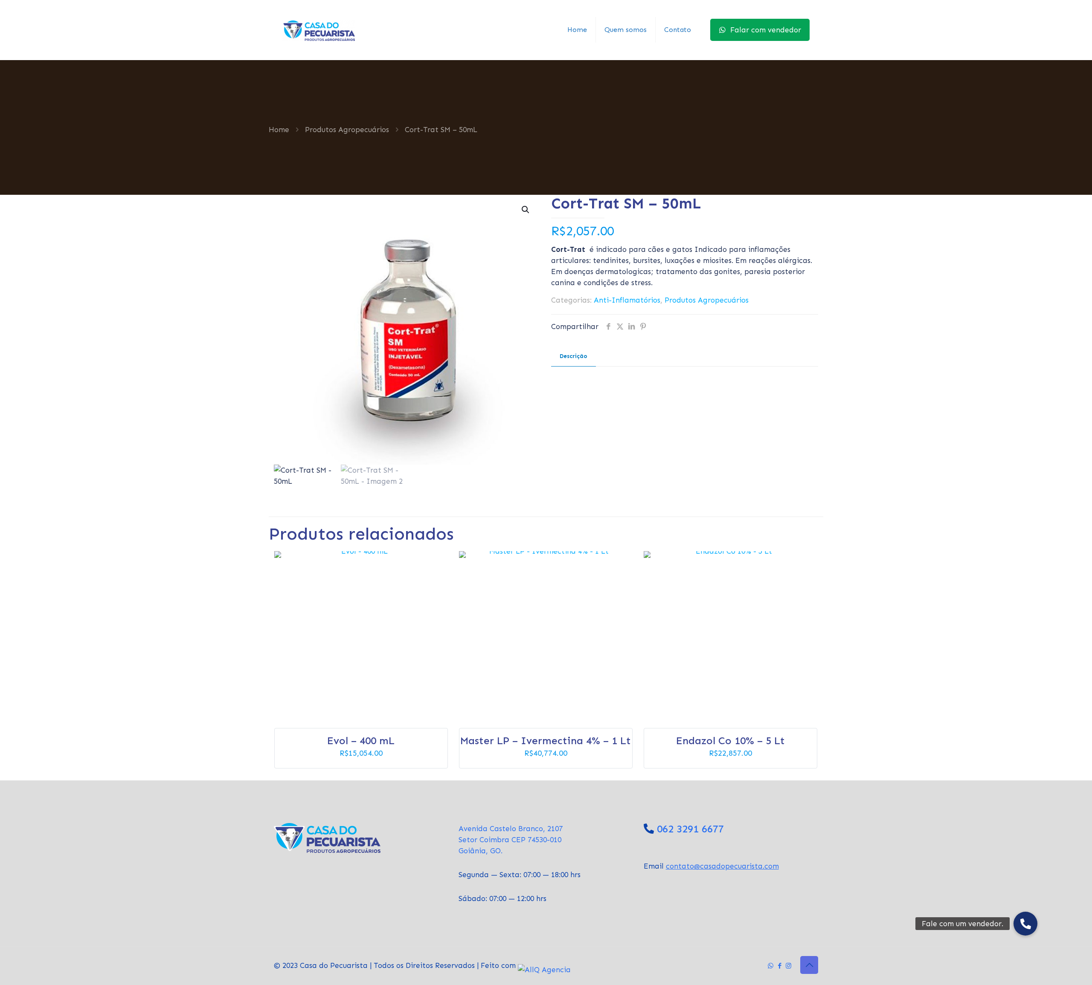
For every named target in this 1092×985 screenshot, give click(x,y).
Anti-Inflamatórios (627, 300)
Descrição (573, 356)
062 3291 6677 (690, 829)
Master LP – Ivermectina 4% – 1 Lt (545, 740)
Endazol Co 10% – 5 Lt (730, 740)
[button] (525, 209)
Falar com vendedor (765, 30)
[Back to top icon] (809, 965)
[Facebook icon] (779, 966)
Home (279, 129)
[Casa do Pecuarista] (318, 30)
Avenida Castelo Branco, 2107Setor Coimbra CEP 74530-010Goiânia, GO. (511, 839)
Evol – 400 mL (361, 740)
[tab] (573, 356)
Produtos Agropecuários (347, 129)
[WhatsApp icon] (770, 966)
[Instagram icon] (788, 966)
